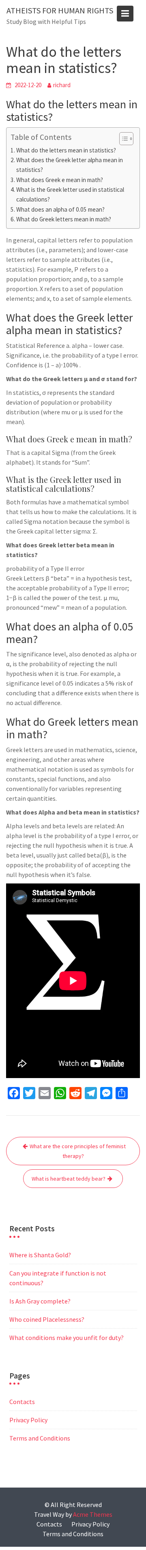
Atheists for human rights (59, 10)
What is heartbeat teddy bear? (68, 1178)
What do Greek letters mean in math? (63, 219)
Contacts (22, 1402)
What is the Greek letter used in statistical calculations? (70, 194)
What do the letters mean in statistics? (66, 150)
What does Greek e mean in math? (59, 180)
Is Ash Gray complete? (40, 1301)
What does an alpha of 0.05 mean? (60, 209)
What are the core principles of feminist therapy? (78, 1151)
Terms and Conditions (39, 1438)
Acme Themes (92, 1514)
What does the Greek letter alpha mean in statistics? (69, 165)
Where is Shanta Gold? (40, 1255)
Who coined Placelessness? (46, 1319)
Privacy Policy (28, 1420)
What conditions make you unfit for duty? (66, 1337)
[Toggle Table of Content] (122, 139)
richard (62, 85)
